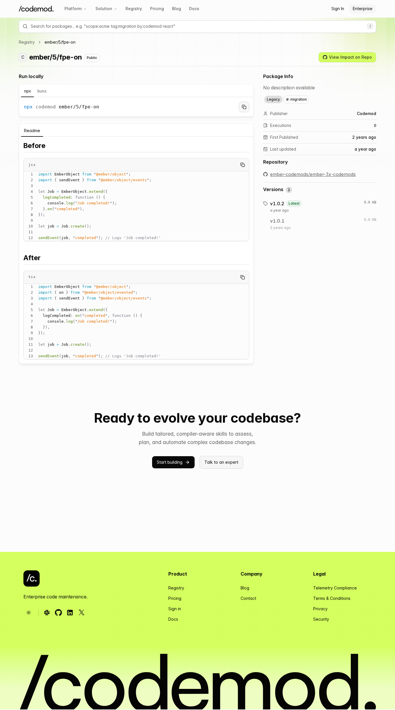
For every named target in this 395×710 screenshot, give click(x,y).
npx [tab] (27, 91)
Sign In (337, 8)
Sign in (174, 608)
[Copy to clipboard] (244, 107)
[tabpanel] (136, 107)
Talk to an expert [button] (221, 462)
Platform (73, 8)
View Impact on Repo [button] (350, 57)
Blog (176, 8)
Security (321, 619)
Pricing (157, 8)
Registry (133, 8)
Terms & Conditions (331, 598)
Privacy (320, 608)
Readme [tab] (32, 130)
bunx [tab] (42, 91)
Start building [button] (169, 462)
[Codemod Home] (36, 9)
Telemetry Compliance (335, 587)
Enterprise (362, 8)
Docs (194, 8)
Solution (103, 8)
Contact (248, 598)
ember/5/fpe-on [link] (60, 42)
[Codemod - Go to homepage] (31, 578)
